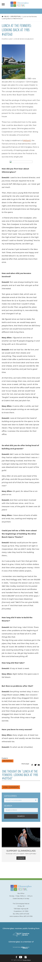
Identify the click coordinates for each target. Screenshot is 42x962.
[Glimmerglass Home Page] (19, 6)
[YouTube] (20, 957)
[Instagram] (25, 957)
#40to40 (27, 140)
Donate (21, 858)
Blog (7, 16)
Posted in (5, 758)
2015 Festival (15, 16)
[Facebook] (16, 957)
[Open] (4, 4)
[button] (32, 765)
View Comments (11, 787)
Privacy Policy (27, 960)
